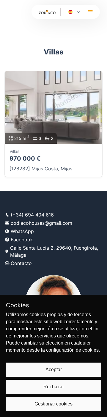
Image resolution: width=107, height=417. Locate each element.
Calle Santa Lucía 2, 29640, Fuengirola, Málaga (54, 251)
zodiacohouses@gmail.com (41, 223)
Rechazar (53, 386)
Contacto (21, 263)
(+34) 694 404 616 (32, 215)
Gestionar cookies (53, 403)
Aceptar (53, 369)
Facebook (22, 240)
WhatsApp (22, 231)
